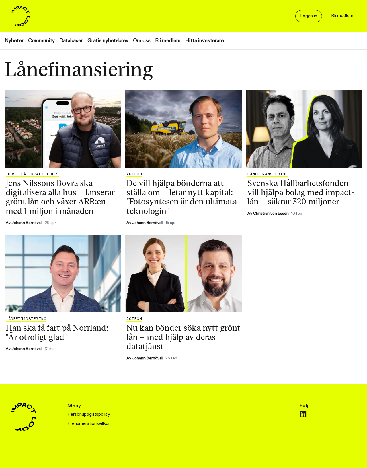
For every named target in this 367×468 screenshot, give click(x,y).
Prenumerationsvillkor (88, 424)
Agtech (134, 174)
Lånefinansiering (267, 174)
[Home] (20, 16)
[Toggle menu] (46, 16)
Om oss (142, 40)
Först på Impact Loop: (32, 174)
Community (41, 40)
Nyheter (14, 40)
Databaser (71, 40)
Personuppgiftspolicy (88, 414)
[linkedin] (303, 414)
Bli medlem (168, 40)
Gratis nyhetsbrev (107, 40)
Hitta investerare (204, 40)
